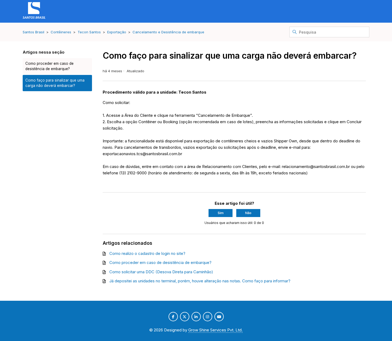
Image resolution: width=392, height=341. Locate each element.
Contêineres (61, 32)
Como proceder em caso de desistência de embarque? (49, 66)
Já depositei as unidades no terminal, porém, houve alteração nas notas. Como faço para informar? (199, 280)
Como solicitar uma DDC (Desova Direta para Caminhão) (161, 271)
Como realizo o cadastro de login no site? (147, 253)
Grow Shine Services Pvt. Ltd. (215, 329)
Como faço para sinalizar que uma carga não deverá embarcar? (55, 83)
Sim (220, 213)
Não (248, 213)
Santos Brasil (33, 32)
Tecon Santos (89, 32)
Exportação (116, 32)
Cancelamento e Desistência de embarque (168, 32)
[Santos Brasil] (34, 11)
